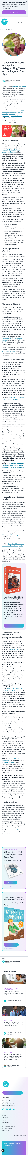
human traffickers (16, 116)
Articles (4, 1120)
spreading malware (8, 114)
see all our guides (9, 886)
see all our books (9, 948)
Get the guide (10, 882)
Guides (4, 1119)
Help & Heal (5, 1130)
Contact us (5, 1102)
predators (5, 116)
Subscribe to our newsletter (12, 1092)
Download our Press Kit (8, 1103)
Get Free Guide (14, 12)
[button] (2, 1150)
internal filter (16, 830)
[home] (4, 22)
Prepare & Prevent (7, 1128)
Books (4, 1115)
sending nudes (15, 649)
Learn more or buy (14, 625)
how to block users (8, 762)
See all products (6, 1122)
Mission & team (6, 1100)
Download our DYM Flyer (8, 1105)
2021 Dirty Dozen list (8, 352)
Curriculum (5, 1117)
